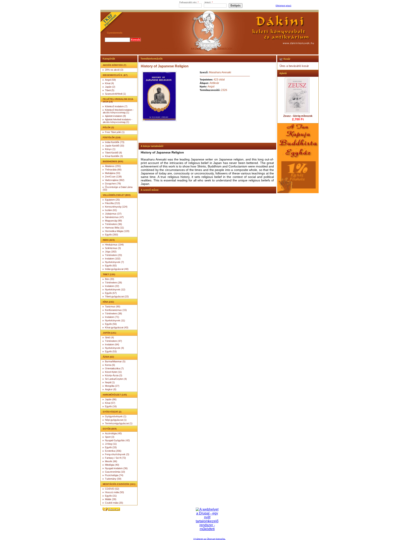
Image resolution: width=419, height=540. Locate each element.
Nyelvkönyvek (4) (114, 348)
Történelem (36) (113, 224)
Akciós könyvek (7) (114, 65)
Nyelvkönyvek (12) (115, 289)
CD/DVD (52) (112, 488)
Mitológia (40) (112, 464)
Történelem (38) (113, 313)
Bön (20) (109, 279)
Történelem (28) (113, 282)
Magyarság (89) (113, 220)
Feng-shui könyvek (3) (117, 454)
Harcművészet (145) (115, 395)
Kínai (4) (109, 83)
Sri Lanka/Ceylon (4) (116, 379)
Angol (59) (110, 79)
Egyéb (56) (111, 324)
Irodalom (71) (112, 317)
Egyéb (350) (111, 234)
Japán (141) (109, 333)
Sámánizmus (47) (114, 217)
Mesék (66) (111, 461)
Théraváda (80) (113, 169)
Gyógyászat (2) (112, 412)
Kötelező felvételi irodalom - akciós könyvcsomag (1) (118, 111)
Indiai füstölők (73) (114, 142)
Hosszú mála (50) (114, 492)
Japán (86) (111, 399)
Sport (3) (109, 437)
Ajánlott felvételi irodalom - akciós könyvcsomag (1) (117, 120)
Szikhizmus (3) (113, 248)
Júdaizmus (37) (113, 213)
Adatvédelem (250, 48)
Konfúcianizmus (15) (116, 310)
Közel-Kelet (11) (113, 372)
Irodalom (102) (112, 258)
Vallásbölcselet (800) (117, 195)
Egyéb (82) (111, 265)
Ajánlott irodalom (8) (115, 116)
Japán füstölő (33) (114, 145)
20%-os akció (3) (114, 69)
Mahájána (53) (112, 173)
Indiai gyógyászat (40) (117, 269)
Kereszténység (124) (116, 206)
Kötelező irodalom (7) (116, 106)
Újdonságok (168, 48)
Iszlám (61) (111, 210)
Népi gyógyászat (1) (116, 420)
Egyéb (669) (110, 429)
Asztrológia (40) (113, 433)
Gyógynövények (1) (115, 416)
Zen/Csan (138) (113, 176)
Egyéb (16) (111, 406)
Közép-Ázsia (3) (113, 375)
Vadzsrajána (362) (114, 180)
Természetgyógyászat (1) (118, 423)
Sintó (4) (109, 337)
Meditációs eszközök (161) (119, 484)
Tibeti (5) (109, 90)
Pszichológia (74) (114, 475)
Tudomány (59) (113, 478)
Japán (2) (110, 86)
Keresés (305, 48)
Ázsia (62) (108, 357)
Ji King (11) (111, 444)
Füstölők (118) (111, 137)
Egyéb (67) (111, 293)
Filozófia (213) (112, 203)
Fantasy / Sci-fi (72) (115, 458)
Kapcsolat (278, 48)
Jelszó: (208, 2)
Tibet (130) (109, 274)
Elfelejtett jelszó (283, 5)
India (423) (109, 240)
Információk (223, 48)
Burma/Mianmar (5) (115, 361)
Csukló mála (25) (114, 502)
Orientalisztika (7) (114, 368)
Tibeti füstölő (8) (113, 152)
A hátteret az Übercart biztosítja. (209, 539)
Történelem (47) (113, 341)
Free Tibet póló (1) (115, 132)
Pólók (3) (108, 127)
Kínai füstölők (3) (114, 156)
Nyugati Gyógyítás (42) (117, 440)
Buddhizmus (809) (113, 161)
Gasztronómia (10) (115, 471)
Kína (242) (108, 302)
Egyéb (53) (111, 351)
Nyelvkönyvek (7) (114, 262)
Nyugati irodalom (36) (116, 468)
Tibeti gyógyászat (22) (117, 296)
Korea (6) (110, 365)
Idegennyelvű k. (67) (115, 75)
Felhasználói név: (189, 2)
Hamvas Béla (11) (114, 227)
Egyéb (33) (111, 447)
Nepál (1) (110, 382)
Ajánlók (141, 48)
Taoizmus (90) (112, 306)
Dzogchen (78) (113, 183)
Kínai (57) (110, 403)
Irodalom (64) (112, 344)
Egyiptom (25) (112, 199)
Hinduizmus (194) (114, 244)
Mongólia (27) (112, 386)
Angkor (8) (110, 389)
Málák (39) (110, 499)
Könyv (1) (110, 149)
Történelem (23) (113, 255)
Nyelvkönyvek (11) (115, 320)
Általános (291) (113, 166)
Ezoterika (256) (113, 451)
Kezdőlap (114, 48)
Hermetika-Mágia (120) (117, 231)
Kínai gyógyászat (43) (116, 327)
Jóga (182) (111, 251)
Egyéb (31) (111, 495)
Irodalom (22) (112, 286)
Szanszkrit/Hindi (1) (115, 93)
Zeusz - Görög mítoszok (298, 116)
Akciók (196, 48)
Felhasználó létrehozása (304, 6)
